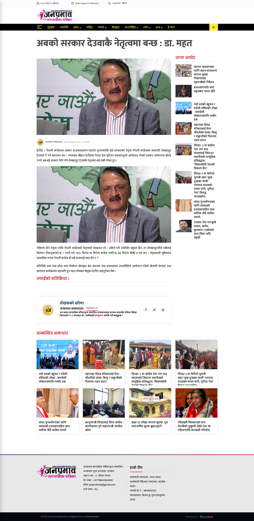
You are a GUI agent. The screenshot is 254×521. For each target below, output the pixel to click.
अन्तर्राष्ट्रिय (130, 28)
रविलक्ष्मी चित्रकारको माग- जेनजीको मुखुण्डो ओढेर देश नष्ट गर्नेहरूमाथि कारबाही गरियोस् (194, 426)
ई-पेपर (171, 28)
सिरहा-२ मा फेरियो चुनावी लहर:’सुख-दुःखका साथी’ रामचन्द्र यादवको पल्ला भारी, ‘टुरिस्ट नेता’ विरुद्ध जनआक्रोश (204, 185)
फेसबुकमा (98, 316)
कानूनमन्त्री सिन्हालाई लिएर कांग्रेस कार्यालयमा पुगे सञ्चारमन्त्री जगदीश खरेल (103, 426)
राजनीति (64, 28)
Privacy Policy (93, 516)
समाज (101, 28)
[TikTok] (154, 310)
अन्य (158, 28)
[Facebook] (146, 310)
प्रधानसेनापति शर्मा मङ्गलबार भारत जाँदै (204, 89)
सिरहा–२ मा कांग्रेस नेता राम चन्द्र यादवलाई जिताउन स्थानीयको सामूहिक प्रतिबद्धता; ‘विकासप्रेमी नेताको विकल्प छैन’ (204, 157)
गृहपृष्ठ (51, 28)
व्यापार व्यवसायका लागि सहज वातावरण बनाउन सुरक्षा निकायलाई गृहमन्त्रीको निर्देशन (205, 74)
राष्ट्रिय (89, 28)
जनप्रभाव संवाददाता (53, 142)
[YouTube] (163, 310)
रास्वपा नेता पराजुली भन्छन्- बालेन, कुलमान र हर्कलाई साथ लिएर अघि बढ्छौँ (205, 230)
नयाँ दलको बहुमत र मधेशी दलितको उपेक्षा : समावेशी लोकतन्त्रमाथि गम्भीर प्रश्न (53, 378)
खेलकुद (115, 28)
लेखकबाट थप (92, 308)
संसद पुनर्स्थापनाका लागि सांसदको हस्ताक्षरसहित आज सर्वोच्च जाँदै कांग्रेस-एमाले (204, 209)
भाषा (145, 28)
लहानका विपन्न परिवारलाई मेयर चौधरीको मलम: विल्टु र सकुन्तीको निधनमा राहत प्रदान (205, 132)
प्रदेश (76, 28)
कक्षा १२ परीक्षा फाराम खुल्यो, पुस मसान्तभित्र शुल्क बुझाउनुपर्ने (149, 424)
